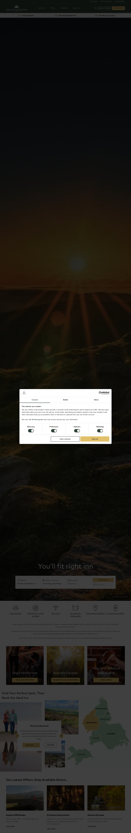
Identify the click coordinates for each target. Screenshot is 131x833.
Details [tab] (65, 400)
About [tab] (96, 400)
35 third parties (37, 419)
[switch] (54, 431)
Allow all (95, 439)
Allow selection (65, 439)
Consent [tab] (35, 400)
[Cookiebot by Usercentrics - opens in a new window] (100, 392)
